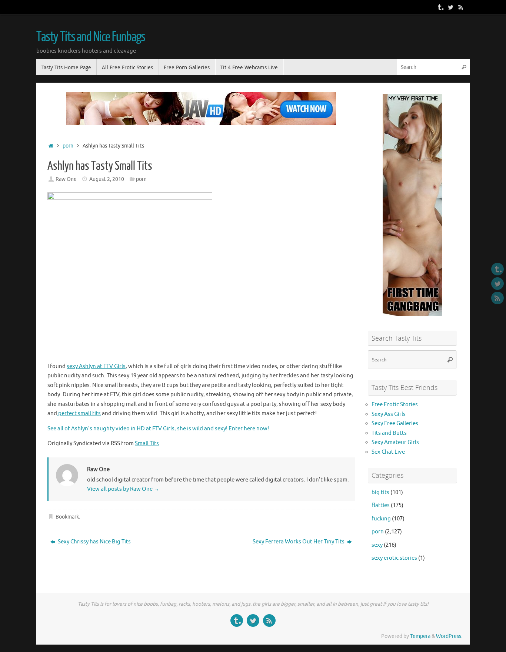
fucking (381, 518)
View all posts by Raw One (123, 489)
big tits (380, 492)
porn (68, 146)
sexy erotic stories (394, 558)
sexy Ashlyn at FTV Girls (96, 366)
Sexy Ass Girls (389, 414)
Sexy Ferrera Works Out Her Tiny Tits (299, 541)
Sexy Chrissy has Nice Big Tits (94, 541)
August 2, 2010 (106, 179)
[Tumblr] (440, 7)
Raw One (66, 179)
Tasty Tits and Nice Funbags (90, 37)
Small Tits (147, 443)
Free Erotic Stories (395, 404)
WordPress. (449, 636)
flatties (381, 505)
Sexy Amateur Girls (395, 442)
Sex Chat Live (388, 452)
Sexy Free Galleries (395, 423)
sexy (377, 545)
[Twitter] (450, 7)
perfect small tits (79, 413)
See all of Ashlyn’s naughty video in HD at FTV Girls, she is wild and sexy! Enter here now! (158, 428)
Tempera (420, 636)
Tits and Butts (389, 433)
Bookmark (67, 517)
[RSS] (461, 7)
